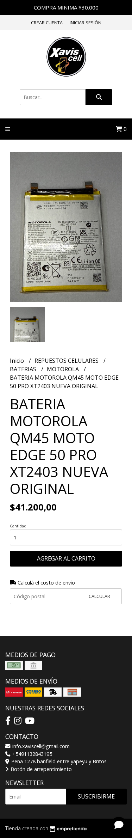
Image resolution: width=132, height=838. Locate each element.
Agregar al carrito (66, 558)
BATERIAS (24, 369)
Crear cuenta (47, 22)
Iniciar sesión (85, 22)
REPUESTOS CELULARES (67, 361)
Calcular (99, 596)
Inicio (17, 361)
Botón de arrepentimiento (40, 769)
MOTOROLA (63, 369)
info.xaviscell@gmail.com (40, 746)
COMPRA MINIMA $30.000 (66, 7)
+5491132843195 (31, 754)
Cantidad (18, 525)
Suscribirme (96, 796)
